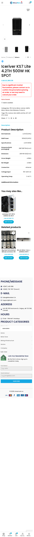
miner (6, 115)
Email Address (5, 373)
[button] (3, 25)
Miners (17, 57)
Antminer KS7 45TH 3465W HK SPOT (8, 215)
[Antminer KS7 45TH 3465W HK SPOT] (8, 204)
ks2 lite (23, 113)
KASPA (18, 113)
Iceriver (23, 108)
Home (3, 57)
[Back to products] (28, 57)
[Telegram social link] (16, 118)
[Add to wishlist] (13, 197)
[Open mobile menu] (2, 2)
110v (6, 113)
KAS (15, 113)
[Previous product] (26, 57)
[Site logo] (16, 2)
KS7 (27, 113)
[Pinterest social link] (11, 118)
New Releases (14, 110)
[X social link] (9, 118)
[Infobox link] (16, 358)
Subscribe (16, 381)
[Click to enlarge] (5, 39)
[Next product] (30, 57)
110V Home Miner (15, 108)
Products (10, 57)
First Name (4, 365)
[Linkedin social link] (14, 118)
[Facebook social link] (7, 118)
